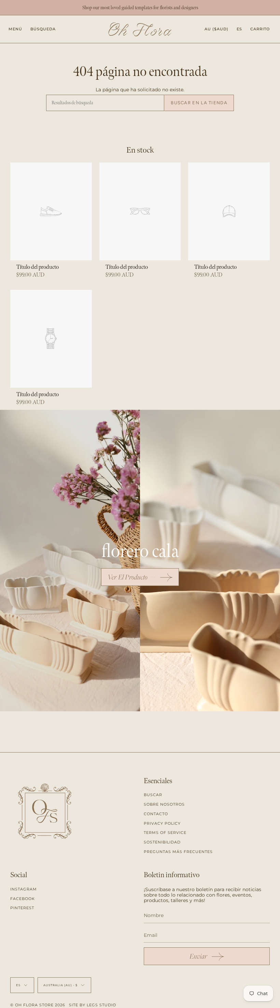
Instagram (23, 889)
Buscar (153, 794)
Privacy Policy (162, 823)
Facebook (22, 898)
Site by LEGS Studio (92, 1005)
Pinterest (22, 907)
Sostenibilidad (162, 842)
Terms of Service (165, 832)
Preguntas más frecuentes (178, 851)
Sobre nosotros (164, 804)
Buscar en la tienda (199, 102)
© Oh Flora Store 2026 (37, 1005)
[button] (43, 29)
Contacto (156, 813)
